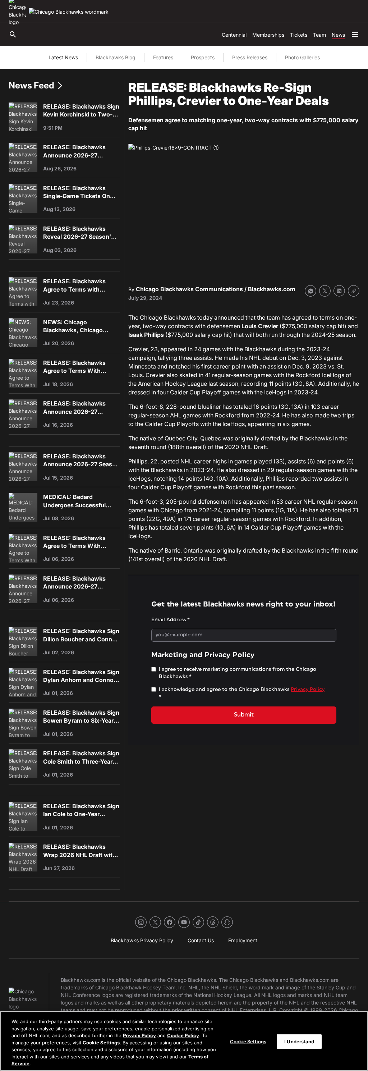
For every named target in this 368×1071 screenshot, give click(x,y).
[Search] (13, 34)
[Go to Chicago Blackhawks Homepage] (69, 11)
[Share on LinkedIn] (339, 291)
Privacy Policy (139, 1035)
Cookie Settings (101, 1042)
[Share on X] (325, 291)
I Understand (299, 1041)
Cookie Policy (183, 1035)
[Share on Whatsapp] (310, 291)
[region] (184, 1041)
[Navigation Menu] (355, 34)
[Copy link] (353, 291)
